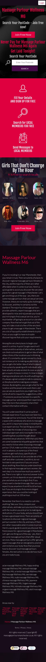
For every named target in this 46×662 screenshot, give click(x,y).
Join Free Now (23, 34)
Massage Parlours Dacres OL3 (41, 611)
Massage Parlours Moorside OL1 (33, 611)
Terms (17, 628)
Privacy (23, 628)
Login (41, 3)
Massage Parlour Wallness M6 (19, 260)
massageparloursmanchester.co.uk (18, 635)
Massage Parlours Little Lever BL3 (16, 612)
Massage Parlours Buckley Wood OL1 (24, 612)
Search (24, 68)
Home (7, 621)
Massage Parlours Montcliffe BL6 (6, 611)
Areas (29, 628)
